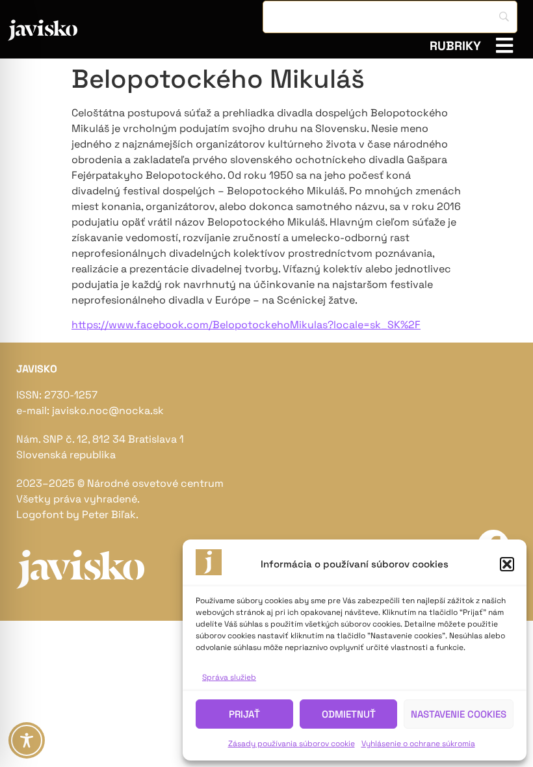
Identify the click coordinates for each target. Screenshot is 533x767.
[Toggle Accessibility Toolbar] (27, 740)
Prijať (244, 714)
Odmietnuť (349, 714)
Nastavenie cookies (458, 714)
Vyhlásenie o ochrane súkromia (418, 743)
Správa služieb (229, 677)
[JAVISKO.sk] (77, 30)
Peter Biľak (109, 514)
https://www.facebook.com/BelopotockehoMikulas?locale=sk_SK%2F (246, 325)
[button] (507, 564)
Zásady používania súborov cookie (291, 743)
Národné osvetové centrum (155, 483)
